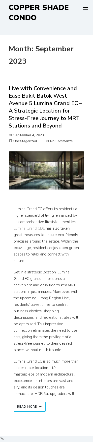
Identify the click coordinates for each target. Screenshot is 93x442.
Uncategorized (25, 141)
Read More (27, 407)
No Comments (61, 141)
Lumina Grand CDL (29, 228)
